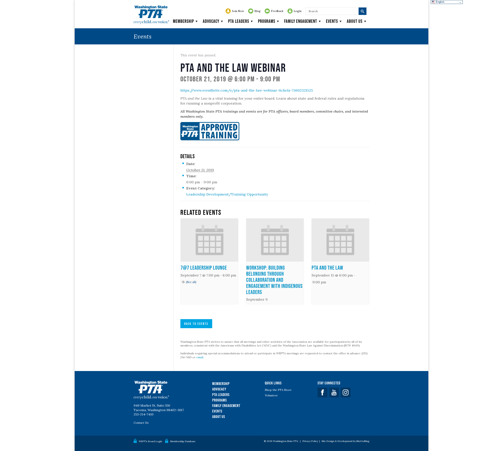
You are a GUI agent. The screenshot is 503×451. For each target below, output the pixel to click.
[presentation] (209, 240)
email (199, 357)
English (439, 1)
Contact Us (141, 422)
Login (297, 11)
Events (332, 21)
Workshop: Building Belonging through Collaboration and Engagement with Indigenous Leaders (274, 280)
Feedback (277, 11)
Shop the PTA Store (278, 390)
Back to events (196, 323)
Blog (257, 11)
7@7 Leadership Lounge (204, 268)
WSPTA (151, 15)
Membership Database (183, 441)
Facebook (322, 392)
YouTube (334, 392)
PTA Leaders (238, 21)
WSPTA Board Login (150, 441)
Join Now (238, 11)
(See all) (191, 282)
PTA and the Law (327, 268)
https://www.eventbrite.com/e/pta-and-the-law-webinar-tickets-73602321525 (246, 90)
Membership (183, 21)
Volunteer (271, 395)
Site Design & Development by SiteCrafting (345, 441)
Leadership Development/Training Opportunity (227, 194)
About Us (218, 416)
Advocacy (211, 21)
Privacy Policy (310, 441)
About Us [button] (355, 21)
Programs (266, 21)
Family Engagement (300, 21)
